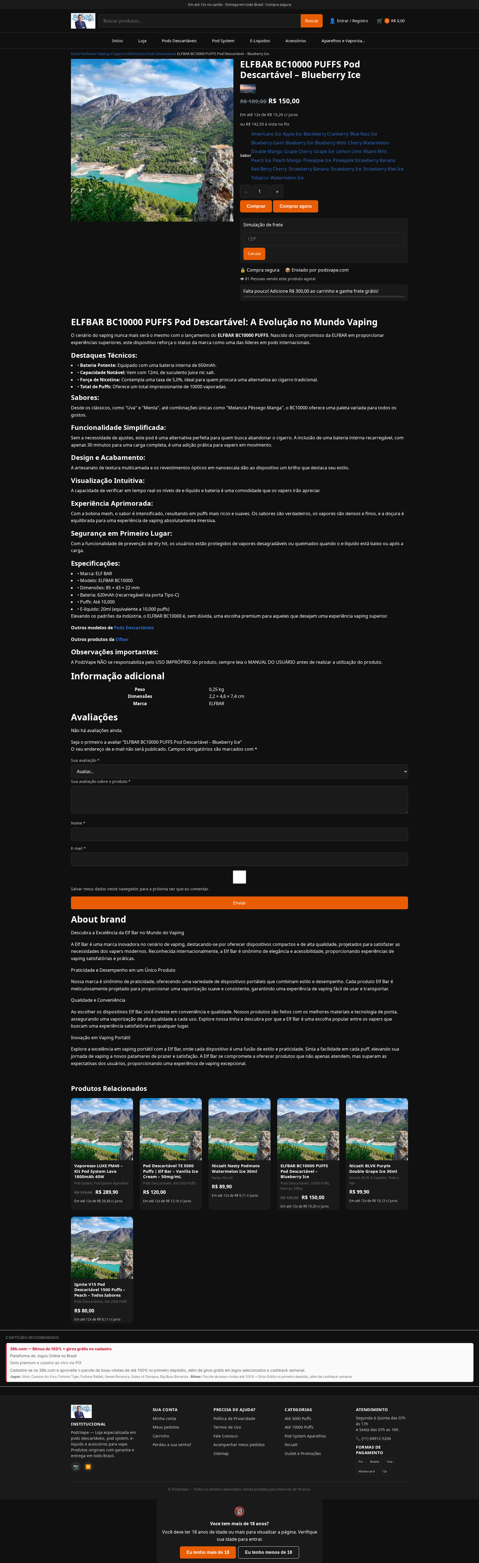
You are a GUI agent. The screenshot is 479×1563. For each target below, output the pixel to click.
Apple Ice (292, 134)
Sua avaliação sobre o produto (101, 781)
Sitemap (221, 1453)
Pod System (223, 40)
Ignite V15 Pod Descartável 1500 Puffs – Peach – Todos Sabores (99, 1289)
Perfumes (88, 53)
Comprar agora (296, 206)
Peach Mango (287, 160)
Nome (78, 823)
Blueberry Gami (267, 143)
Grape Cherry (298, 151)
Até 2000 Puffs (116, 1301)
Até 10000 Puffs (299, 1427)
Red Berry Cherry (269, 169)
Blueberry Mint (330, 143)
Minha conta (164, 1418)
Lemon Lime (348, 151)
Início (117, 40)
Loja (142, 40)
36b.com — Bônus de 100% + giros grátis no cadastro (61, 1348)
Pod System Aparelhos (111, 1183)
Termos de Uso (227, 1427)
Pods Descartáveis (179, 40)
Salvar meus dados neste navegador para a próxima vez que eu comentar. (140, 888)
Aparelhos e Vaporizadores (347, 40)
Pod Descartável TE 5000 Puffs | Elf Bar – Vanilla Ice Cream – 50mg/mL (170, 1171)
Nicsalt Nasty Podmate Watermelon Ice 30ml (236, 1168)
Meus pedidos (166, 1427)
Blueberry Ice (299, 143)
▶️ (88, 1467)
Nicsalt (227, 1177)
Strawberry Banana (309, 169)
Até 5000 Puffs (184, 1183)
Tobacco (260, 178)
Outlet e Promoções (303, 1453)
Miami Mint (375, 151)
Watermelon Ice (287, 178)
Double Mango (266, 151)
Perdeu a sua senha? (172, 1444)
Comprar (256, 206)
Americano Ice (266, 134)
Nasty (216, 1177)
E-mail (78, 848)
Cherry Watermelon (368, 143)
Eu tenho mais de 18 (208, 1552)
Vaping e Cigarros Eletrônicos (121, 53)
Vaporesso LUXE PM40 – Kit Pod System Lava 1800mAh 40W (98, 1171)
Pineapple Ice (317, 160)
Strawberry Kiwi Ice (383, 169)
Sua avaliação (85, 760)
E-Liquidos (260, 40)
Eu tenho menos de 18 (268, 1552)
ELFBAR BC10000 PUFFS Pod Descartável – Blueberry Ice (304, 1171)
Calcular (254, 254)
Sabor (245, 155)
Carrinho (161, 1436)
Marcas (286, 1188)
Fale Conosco (225, 1436)
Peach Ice (261, 160)
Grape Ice (324, 151)
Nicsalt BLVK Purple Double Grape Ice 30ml (373, 1168)
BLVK (365, 1177)
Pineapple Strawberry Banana (364, 160)
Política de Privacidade (234, 1418)
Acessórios (296, 40)
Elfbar (122, 639)
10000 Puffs (320, 1183)
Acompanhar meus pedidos (239, 1444)
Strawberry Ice (346, 169)
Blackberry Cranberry (326, 134)
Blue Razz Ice (363, 134)
